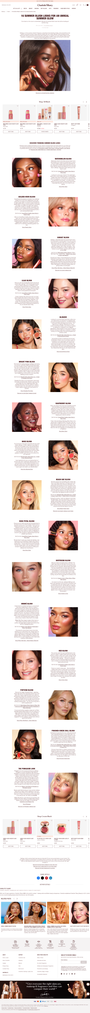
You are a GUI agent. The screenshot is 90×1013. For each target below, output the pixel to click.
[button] (83, 5)
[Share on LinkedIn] (50, 878)
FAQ (19, 966)
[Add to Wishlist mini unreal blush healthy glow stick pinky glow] (35, 106)
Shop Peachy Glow (26, 227)
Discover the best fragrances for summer (45, 868)
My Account (21, 968)
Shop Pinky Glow (63, 186)
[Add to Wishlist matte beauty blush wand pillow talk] (86, 821)
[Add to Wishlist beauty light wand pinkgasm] (86, 106)
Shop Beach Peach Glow (63, 508)
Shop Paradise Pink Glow (27, 390)
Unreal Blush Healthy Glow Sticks (46, 148)
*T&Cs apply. (63, 966)
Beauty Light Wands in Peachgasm (29, 626)
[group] (10, 119)
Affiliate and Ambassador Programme (45, 966)
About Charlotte (6, 960)
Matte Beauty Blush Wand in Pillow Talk (30, 705)
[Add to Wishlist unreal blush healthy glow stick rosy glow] (69, 106)
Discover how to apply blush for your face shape (45, 866)
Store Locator (5, 957)
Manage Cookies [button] (34, 1007)
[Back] (83, 101)
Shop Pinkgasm (27, 804)
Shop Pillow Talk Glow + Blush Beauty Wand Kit (63, 268)
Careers (4, 963)
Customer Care (22, 957)
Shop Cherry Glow (63, 679)
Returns (20, 963)
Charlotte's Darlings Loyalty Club (26, 971)
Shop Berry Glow (63, 431)
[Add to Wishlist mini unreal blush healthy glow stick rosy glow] (18, 106)
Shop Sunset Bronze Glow (63, 351)
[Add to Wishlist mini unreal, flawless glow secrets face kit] (52, 106)
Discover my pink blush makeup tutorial (26, 393)
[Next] (86, 101)
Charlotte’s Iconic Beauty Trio (27, 801)
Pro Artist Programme (41, 963)
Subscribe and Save (41, 960)
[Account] (77, 5)
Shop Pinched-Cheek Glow (63, 758)
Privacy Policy (5, 966)
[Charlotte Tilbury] (45, 5)
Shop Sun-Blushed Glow (27, 469)
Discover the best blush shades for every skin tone (45, 864)
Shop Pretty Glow (27, 307)
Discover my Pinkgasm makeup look (26, 806)
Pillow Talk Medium (26, 627)
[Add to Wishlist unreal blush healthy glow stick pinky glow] (35, 821)
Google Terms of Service (33, 1009)
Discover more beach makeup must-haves (63, 511)
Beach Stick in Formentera (69, 496)
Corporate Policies (26, 1007)
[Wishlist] (80, 5)
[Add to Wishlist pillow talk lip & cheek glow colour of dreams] (52, 821)
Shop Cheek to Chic (63, 593)
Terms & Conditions (18, 1007)
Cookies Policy (6, 968)
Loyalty (73, 4)
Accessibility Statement (42, 974)
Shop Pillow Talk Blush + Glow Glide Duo (27, 720)
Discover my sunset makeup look (63, 270)
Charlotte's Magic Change (42, 971)
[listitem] (17, 9)
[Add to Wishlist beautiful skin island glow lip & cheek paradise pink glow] (69, 821)
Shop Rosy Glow (27, 550)
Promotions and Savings (42, 968)
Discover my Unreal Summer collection (45, 93)
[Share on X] (42, 878)
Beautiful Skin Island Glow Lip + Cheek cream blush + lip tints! (46, 149)
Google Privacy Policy (23, 1009)
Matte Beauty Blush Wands (64, 252)
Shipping (20, 960)
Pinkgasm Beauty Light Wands (62, 148)
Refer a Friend (40, 957)
